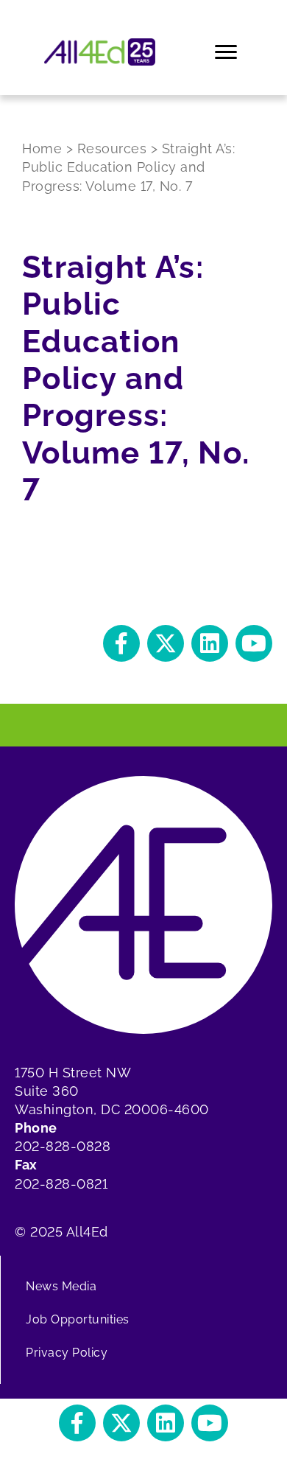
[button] (121, 643)
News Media (61, 1286)
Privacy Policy (66, 1353)
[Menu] (227, 52)
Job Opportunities (78, 1319)
